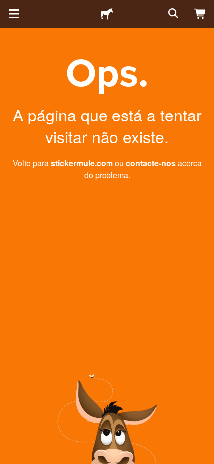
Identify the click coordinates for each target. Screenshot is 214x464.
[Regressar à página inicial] (107, 14)
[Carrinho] (200, 14)
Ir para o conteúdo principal (7, 7)
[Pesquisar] (172, 14)
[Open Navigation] (14, 14)
